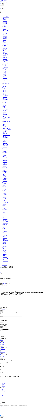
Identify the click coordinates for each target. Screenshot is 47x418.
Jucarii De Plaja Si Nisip (5, 95)
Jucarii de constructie (5, 187)
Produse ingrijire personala (5, 109)
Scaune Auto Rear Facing (5, 145)
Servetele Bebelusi (5, 114)
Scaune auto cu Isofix (5, 21)
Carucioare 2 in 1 (4, 25)
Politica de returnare (4, 385)
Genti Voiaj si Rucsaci (5, 176)
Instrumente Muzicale (5, 184)
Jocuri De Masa (4, 75)
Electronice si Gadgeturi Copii (6, 83)
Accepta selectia (2, 416)
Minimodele (4, 77)
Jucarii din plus (4, 188)
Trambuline (4, 213)
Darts (3, 98)
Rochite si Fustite (4, 132)
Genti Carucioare (4, 29)
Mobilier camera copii (5, 33)
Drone (3, 217)
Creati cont (3, 394)
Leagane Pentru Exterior (5, 214)
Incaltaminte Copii (5, 130)
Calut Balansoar (4, 183)
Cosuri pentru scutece (5, 229)
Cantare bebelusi (4, 105)
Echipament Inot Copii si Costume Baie (7, 129)
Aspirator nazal (4, 104)
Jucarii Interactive (4, 66)
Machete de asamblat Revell (5, 67)
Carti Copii (4, 259)
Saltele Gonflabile (4, 218)
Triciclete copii (4, 45)
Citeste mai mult (2, 406)
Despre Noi (3, 0)
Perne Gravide (4, 118)
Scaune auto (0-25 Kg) (5, 141)
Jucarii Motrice (4, 74)
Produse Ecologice (5, 232)
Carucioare (3, 148)
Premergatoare (4, 46)
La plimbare (3, 165)
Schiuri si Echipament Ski (5, 52)
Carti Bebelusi (4, 71)
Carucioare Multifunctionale (5, 150)
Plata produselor (3, 384)
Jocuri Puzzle (4, 199)
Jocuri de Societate (5, 72)
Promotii (2, 138)
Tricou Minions (1, 340)
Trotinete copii (4, 169)
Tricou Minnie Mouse (2, 352)
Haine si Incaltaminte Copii (4, 265)
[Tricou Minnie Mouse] (2, 349)
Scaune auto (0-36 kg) (5, 18)
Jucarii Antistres (4, 206)
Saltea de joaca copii (5, 160)
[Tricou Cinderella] (2, 356)
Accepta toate (2, 417)
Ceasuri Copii (4, 55)
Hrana (2, 222)
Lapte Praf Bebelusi (5, 102)
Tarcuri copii (4, 34)
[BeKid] (1, 1)
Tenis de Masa (4, 96)
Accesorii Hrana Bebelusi (5, 99)
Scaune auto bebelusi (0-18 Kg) (6, 17)
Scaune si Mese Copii (5, 97)
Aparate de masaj (4, 244)
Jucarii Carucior (4, 62)
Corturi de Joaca (4, 91)
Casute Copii (4, 88)
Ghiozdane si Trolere (5, 133)
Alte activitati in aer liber (5, 221)
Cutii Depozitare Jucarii (5, 60)
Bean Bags (4, 39)
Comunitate (5, 0)
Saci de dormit (4, 40)
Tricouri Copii (4, 126)
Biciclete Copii (4, 42)
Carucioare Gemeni (5, 26)
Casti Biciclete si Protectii (5, 44)
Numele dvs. (1, 312)
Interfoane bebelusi (5, 38)
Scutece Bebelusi (4, 110)
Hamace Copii (4, 90)
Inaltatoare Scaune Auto (5, 146)
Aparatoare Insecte (5, 153)
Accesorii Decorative (5, 37)
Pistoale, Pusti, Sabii (5, 68)
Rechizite (2, 256)
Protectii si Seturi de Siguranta (6, 161)
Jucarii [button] (2, 58)
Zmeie (3, 93)
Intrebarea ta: (1, 335)
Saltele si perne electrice (5, 240)
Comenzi (2, 395)
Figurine (4, 76)
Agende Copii (4, 136)
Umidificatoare (4, 112)
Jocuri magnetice (4, 84)
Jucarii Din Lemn (4, 80)
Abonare (7, 362)
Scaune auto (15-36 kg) (5, 20)
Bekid (0, 272)
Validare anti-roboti (2, 310)
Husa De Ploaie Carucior (5, 30)
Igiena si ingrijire (3, 226)
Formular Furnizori (3, 391)
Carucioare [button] (3, 24)
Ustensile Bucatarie (5, 122)
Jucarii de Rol (4, 64)
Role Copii (4, 50)
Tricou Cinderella (2, 342)
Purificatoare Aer (4, 236)
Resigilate (4, 245)
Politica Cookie (3, 383)
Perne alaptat (4, 241)
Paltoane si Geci (4, 255)
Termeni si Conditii (3, 386)
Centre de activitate (5, 36)
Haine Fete (4, 124)
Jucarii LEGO (4, 69)
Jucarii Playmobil (4, 207)
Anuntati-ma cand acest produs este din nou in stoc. (6, 278)
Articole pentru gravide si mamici (6, 117)
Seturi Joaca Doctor (5, 78)
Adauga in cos (2, 341)
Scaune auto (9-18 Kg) (5, 142)
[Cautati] (6, 2)
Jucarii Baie (4, 61)
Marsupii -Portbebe (5, 180)
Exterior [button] (2, 87)
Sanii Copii (4, 175)
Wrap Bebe (4, 56)
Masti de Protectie (4, 113)
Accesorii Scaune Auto (5, 22)
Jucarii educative (4, 65)
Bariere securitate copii (5, 164)
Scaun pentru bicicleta (5, 168)
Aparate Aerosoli (4, 103)
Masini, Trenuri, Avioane (5, 79)
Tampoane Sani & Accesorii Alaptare (6, 121)
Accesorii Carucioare (5, 28)
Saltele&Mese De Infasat (5, 157)
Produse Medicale (4, 233)
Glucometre (4, 106)
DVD (3, 116)
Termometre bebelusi (5, 111)
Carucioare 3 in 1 (4, 149)
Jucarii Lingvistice (4, 73)
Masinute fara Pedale (5, 47)
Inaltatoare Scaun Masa (5, 100)
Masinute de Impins (5, 172)
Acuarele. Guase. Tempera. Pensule (6, 135)
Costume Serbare (4, 252)
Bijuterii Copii (4, 86)
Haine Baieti (4, 248)
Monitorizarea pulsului (5, 107)
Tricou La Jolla (1, 347)
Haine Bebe (4, 125)
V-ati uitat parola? (3, 309)
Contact (1, 0)
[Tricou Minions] (2, 339)
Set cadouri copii (4, 120)
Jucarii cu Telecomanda (5, 63)
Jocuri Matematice (4, 194)
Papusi (3, 191)
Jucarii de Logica (4, 195)
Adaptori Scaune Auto (5, 23)
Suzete (3, 225)
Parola (1, 309)
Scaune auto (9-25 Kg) (5, 19)
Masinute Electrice (5, 48)
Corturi (3, 41)
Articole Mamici (3, 239)
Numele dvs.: (1, 332)
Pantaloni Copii (4, 131)
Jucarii (2, 182)
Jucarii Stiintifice (4, 198)
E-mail (1, 308)
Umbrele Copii (4, 179)
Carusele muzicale (4, 35)
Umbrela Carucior (4, 31)
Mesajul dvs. (1, 316)
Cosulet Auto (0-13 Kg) (5, 16)
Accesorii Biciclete (5, 43)
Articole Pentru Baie (5, 237)
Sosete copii (4, 251)
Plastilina (4, 81)
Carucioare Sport (4, 27)
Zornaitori (4, 203)
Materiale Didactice (5, 260)
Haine (2, 247)
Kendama (4, 82)
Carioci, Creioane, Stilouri (5, 134)
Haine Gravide (4, 119)
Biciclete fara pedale (5, 57)
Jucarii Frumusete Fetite (5, 202)
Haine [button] (2, 123)
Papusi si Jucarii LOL (5, 85)
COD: (1, 285)
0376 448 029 (4, 283)
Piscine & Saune (4, 94)
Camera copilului (3, 156)
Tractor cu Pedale (4, 49)
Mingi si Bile (4, 92)
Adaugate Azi (3, 389)
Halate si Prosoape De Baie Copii (6, 128)
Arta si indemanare (5, 59)
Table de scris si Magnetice (5, 137)
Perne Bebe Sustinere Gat (5, 54)
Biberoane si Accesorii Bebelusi (6, 101)
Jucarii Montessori (4, 210)
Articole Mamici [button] (3, 115)
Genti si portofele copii (5, 53)
